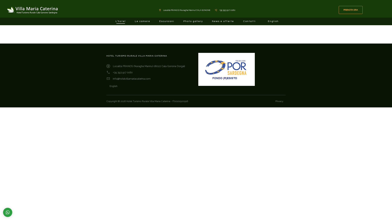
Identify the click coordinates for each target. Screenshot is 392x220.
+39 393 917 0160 (123, 72)
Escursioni (166, 21)
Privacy (279, 101)
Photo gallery (193, 21)
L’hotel (121, 21)
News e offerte (223, 21)
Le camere (142, 21)
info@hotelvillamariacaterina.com (132, 78)
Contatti (249, 21)
